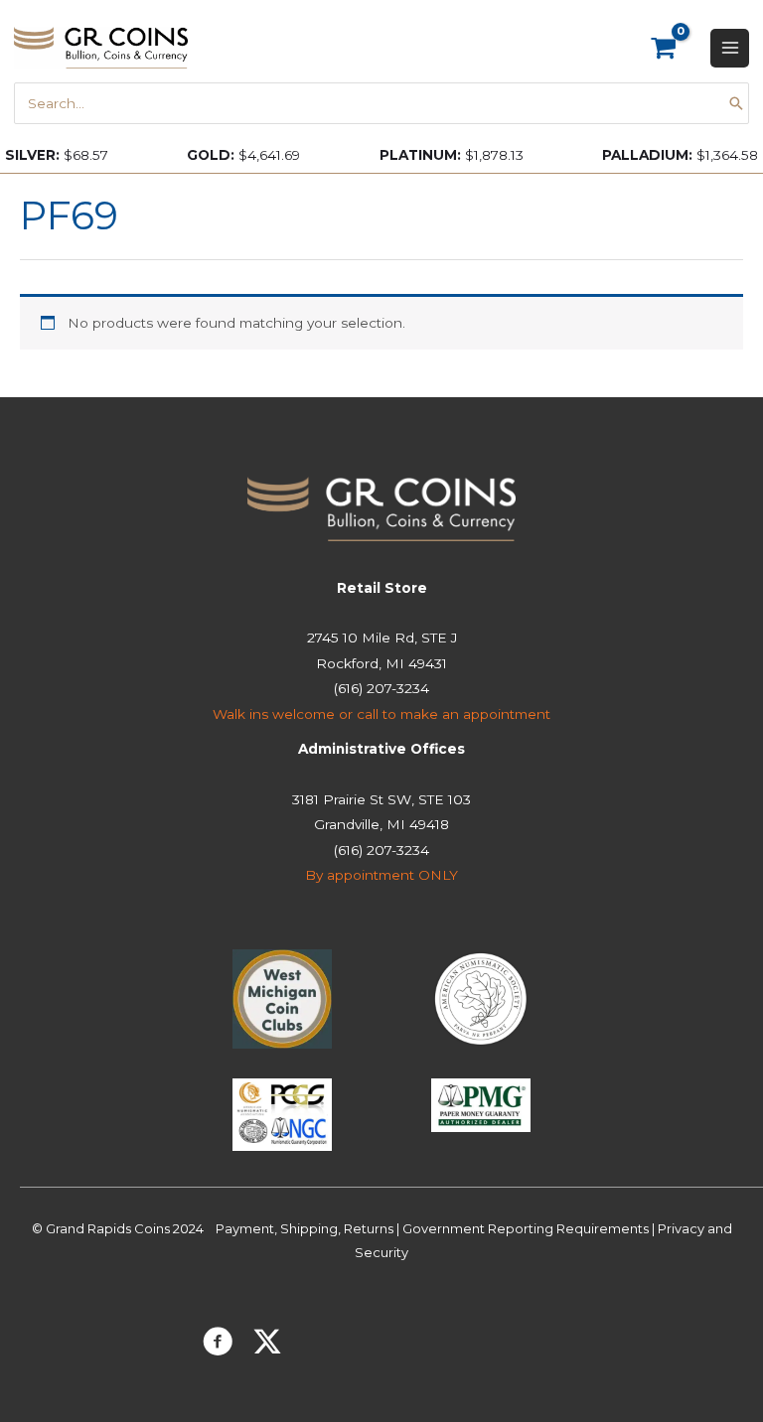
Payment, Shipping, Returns (304, 1228)
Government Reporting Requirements (525, 1228)
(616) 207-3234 (381, 688)
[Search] (736, 103)
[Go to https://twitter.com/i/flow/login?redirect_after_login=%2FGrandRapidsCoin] (267, 1343)
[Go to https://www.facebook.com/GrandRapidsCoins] (217, 1344)
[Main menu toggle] (729, 48)
